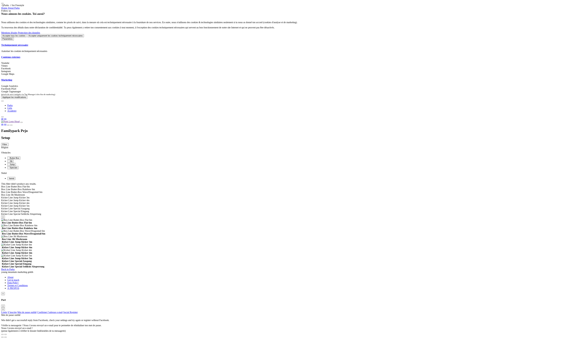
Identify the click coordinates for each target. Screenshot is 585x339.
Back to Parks (8, 269)
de (2, 118)
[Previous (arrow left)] (2, 337)
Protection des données (29, 32)
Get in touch (13, 280)
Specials (13, 168)
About (10, 277)
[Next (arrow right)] (5, 337)
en (5, 118)
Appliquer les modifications (14, 97)
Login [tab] (4, 312)
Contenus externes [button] (10, 57)
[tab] (292, 45)
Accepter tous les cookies (13, 36)
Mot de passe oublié (27, 312)
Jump (12, 164)
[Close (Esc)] (2, 334)
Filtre (4, 144)
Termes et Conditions (17, 285)
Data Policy (13, 282)
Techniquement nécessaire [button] (14, 45)
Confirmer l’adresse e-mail (50, 312)
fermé (11, 178)
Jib (10, 161)
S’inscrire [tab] (12, 312)
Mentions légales (9, 32)
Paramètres (7, 39)
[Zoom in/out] (5, 334)
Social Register (70, 312)
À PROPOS (13, 288)
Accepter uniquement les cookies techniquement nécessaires (55, 36)
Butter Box (14, 158)
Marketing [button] (6, 80)
